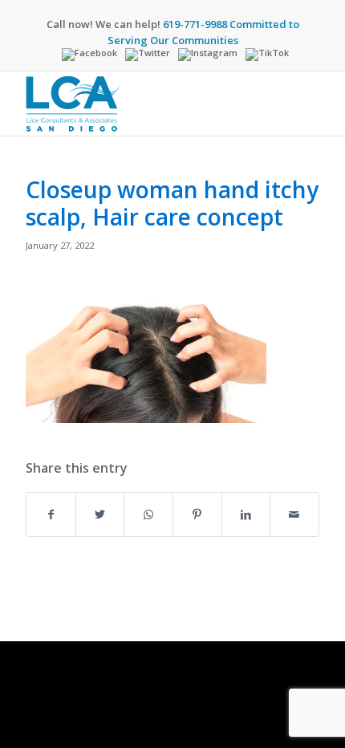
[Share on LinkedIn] (246, 514)
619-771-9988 (195, 24)
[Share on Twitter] (100, 514)
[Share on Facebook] (50, 514)
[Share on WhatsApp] (148, 514)
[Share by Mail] (294, 514)
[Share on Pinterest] (197, 514)
